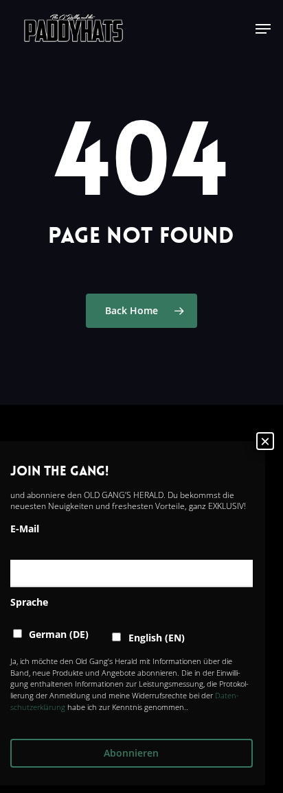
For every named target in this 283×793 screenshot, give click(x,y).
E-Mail (24, 528)
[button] (263, 29)
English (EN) (155, 637)
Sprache (29, 601)
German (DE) (57, 634)
